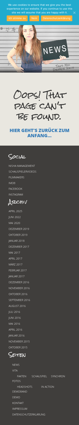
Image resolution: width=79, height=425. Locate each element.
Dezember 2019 (19, 229)
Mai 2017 (14, 252)
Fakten (21, 376)
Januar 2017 (17, 276)
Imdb (12, 183)
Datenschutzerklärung (28, 414)
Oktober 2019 (18, 235)
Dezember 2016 (19, 282)
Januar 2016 (17, 335)
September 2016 (19, 300)
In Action (47, 387)
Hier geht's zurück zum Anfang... (39, 133)
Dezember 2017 (19, 246)
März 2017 (15, 264)
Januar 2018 (17, 241)
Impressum (19, 408)
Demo (16, 397)
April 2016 (15, 329)
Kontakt (18, 403)
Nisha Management (22, 166)
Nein (34, 18)
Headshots (24, 387)
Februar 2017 (18, 270)
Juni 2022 (15, 217)
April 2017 (15, 258)
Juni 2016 (15, 318)
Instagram (16, 194)
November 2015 (19, 341)
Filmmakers (16, 177)
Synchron (58, 376)
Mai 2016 (14, 323)
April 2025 (15, 211)
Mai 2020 (14, 223)
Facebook (15, 189)
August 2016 (17, 306)
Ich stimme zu (17, 18)
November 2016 (19, 288)
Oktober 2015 (18, 347)
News (16, 365)
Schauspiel (39, 376)
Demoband (19, 391)
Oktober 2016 (18, 294)
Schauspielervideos (22, 171)
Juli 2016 (14, 312)
